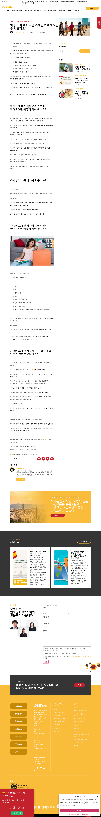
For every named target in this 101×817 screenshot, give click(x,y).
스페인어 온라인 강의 (41, 1)
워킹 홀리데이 (52, 10)
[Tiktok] (35, 770)
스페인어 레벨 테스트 (27, 1)
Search (85, 51)
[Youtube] (41, 768)
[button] (98, 796)
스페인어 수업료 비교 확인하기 (80, 714)
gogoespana (38, 722)
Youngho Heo (20, 32)
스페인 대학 (28, 10)
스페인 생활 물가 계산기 (68, 1)
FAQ (75, 707)
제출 (46, 662)
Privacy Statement (84, 814)
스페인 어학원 (5, 10)
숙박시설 (70, 10)
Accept (79, 810)
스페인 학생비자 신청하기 (81, 739)
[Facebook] (35, 768)
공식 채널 (32, 369)
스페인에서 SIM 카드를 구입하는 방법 (82, 68)
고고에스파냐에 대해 (28, 3)
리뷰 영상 (76, 728)
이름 (44, 614)
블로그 (77, 10)
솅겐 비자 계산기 (54, 1)
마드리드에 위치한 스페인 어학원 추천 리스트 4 (81, 93)
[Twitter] (38, 768)
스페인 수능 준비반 (17, 10)
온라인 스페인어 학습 (60, 721)
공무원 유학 (62, 10)
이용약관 (74, 656)
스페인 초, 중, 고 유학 (40, 10)
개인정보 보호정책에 (85, 656)
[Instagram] (44, 768)
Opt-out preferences (74, 814)
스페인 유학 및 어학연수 (22, 21)
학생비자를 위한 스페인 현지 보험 (82, 735)
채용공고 (76, 731)
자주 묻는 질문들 (82, 1)
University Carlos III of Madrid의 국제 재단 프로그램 (82, 80)
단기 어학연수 (58, 725)
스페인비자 (24, 454)
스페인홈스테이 (58, 728)
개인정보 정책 (78, 742)
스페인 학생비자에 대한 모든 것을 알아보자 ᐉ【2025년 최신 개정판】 (78, 555)
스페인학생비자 (32, 454)
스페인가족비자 (16, 454)
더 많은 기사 (20, 479)
